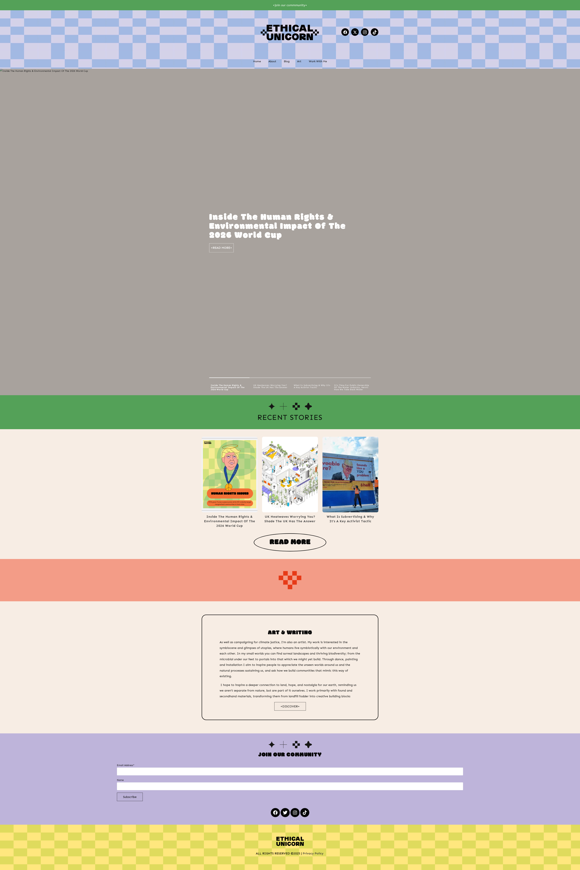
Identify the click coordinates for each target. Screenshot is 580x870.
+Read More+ (221, 247)
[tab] (229, 386)
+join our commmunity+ (290, 5)
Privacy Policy (313, 853)
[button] (225, 474)
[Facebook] (345, 32)
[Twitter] (285, 812)
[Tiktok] (374, 32)
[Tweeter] (355, 32)
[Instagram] (365, 32)
